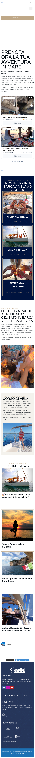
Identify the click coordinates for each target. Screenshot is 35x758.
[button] (31, 8)
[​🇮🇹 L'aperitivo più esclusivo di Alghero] (13, 650)
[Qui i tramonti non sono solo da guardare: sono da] (13, 655)
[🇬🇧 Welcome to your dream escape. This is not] (30, 655)
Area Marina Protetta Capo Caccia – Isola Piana (15, 696)
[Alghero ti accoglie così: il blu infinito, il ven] (5, 655)
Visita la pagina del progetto (9, 741)
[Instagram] (8, 687)
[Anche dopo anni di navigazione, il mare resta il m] (21, 650)
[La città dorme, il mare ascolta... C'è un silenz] (30, 650)
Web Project (21, 753)
